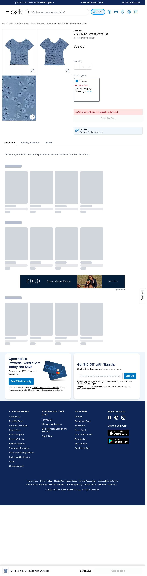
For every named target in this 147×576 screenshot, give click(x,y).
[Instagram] (123, 418)
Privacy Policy (46, 481)
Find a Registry (16, 434)
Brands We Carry (83, 421)
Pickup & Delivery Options (21, 452)
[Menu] (7, 12)
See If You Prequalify (21, 381)
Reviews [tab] (49, 143)
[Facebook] (110, 418)
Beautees (78, 30)
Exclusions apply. (89, 384)
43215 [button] (89, 92)
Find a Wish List (16, 439)
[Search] (29, 12)
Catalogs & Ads (16, 466)
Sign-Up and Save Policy (109, 382)
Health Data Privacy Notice (65, 481)
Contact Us (14, 417)
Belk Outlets (81, 444)
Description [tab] (9, 143)
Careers (78, 417)
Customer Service (19, 411)
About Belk (81, 411)
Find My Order (16, 421)
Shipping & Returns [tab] (30, 143)
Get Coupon (46, 2)
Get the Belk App (117, 426)
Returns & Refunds (18, 426)
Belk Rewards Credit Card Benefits (54, 430)
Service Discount (17, 444)
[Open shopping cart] (135, 11)
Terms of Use (32, 481)
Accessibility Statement (108, 481)
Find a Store (15, 430)
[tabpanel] (72, 155)
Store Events (81, 430)
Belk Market (80, 439)
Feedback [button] (112, 485)
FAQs (11, 462)
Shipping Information (19, 448)
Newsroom (80, 426)
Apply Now (47, 436)
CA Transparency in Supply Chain (81, 485)
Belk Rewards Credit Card (53, 413)
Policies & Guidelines (19, 457)
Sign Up (130, 376)
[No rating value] (80, 40)
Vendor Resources (84, 434)
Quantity (77, 61)
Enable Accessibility (131, 2)
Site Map (102, 485)
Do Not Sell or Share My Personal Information (45, 485)
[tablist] (72, 143)
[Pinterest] (116, 418)
